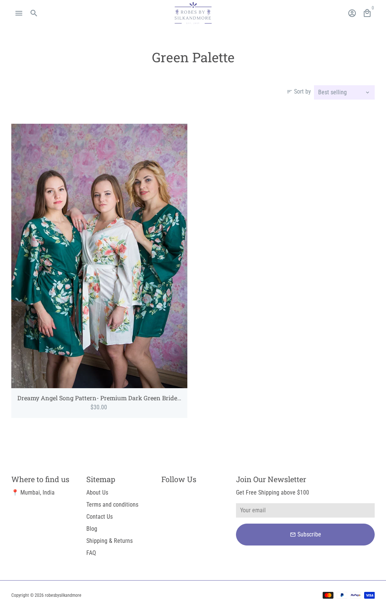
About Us (97, 492)
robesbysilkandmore (63, 595)
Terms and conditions (112, 504)
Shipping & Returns (109, 540)
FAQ (91, 552)
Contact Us (99, 516)
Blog (91, 528)
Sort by (298, 91)
